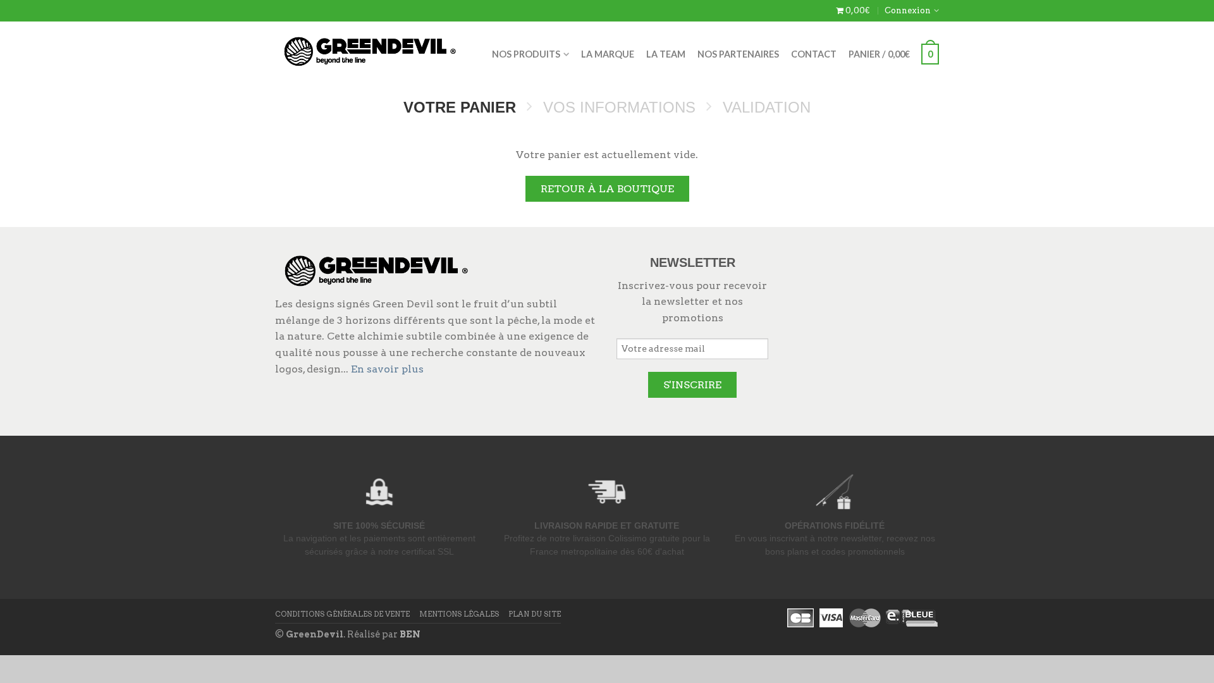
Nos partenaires (738, 54)
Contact (814, 54)
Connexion (908, 10)
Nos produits (526, 54)
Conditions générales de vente (342, 614)
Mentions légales (459, 614)
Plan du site (534, 614)
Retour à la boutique (607, 189)
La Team (665, 54)
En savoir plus (387, 369)
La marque (607, 54)
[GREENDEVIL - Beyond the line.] (370, 48)
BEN (410, 634)
